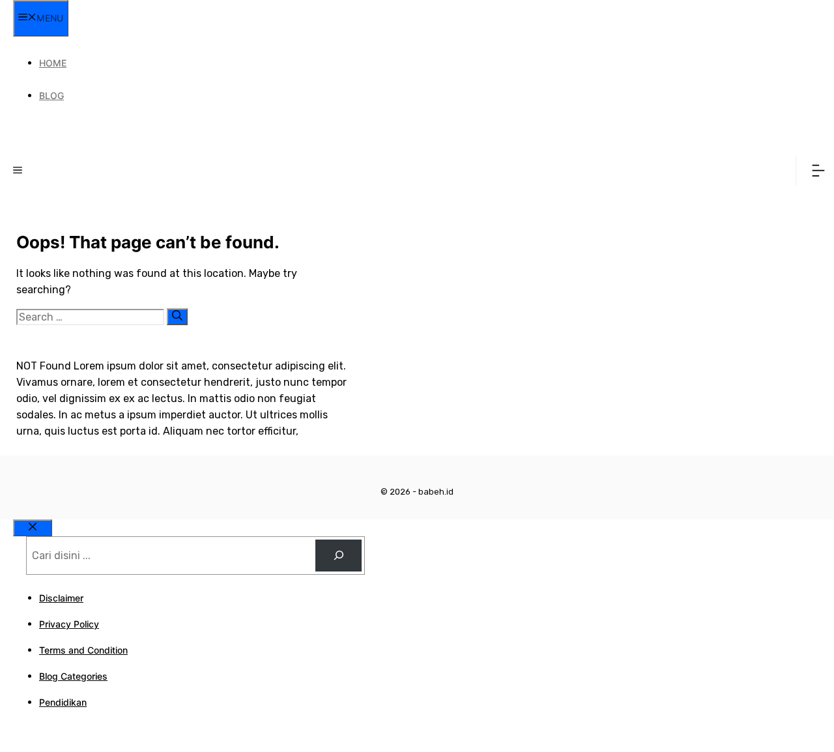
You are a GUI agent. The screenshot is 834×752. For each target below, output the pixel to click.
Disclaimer (61, 597)
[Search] (177, 316)
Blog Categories (73, 676)
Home (52, 62)
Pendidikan (63, 702)
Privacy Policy (69, 623)
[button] (17, 171)
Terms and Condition (83, 650)
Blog (51, 95)
